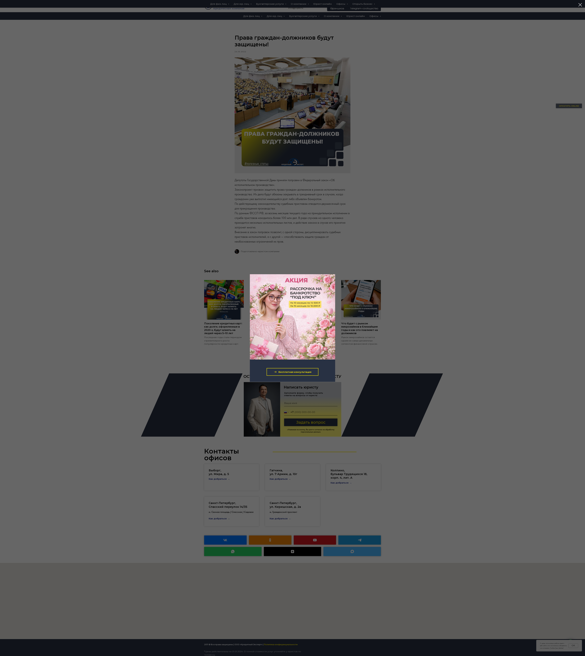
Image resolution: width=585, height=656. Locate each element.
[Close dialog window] (580, 5)
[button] (292, 372)
